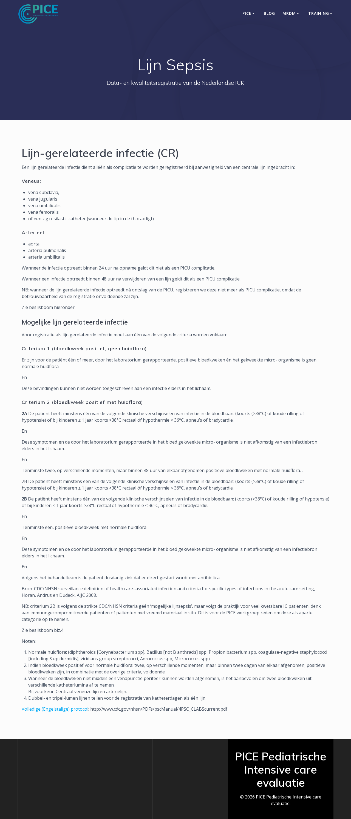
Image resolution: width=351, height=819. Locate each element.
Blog (269, 13)
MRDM (289, 13)
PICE (246, 13)
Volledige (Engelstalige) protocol (55, 709)
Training (318, 13)
